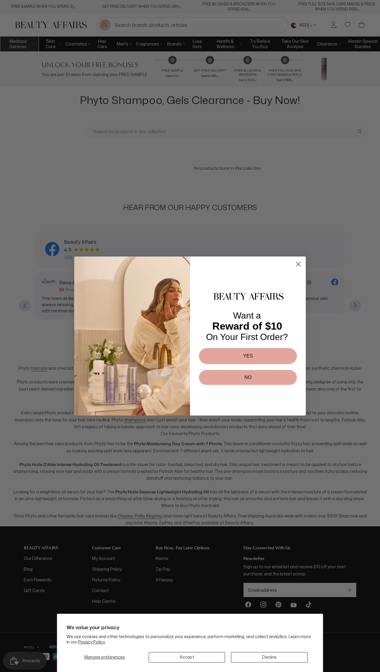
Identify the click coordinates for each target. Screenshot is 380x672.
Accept (187, 657)
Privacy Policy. (91, 642)
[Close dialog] (298, 264)
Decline (269, 657)
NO (247, 377)
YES (248, 355)
